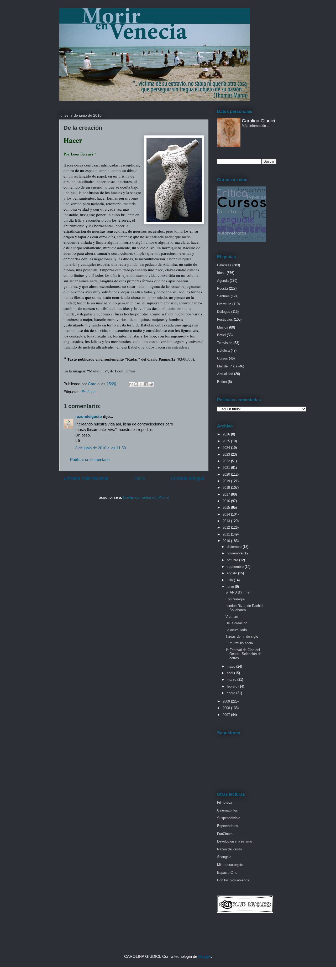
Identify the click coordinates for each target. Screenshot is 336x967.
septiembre (236, 567)
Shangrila (224, 857)
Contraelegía (235, 599)
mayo (231, 666)
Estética (89, 391)
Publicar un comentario (89, 459)
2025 (227, 441)
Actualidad (225, 374)
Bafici (221, 335)
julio (230, 580)
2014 (227, 514)
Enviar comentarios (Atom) (146, 497)
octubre (233, 560)
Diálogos (223, 312)
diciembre (235, 547)
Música (222, 327)
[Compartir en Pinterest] (151, 384)
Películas (224, 265)
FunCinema (225, 834)
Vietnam (231, 616)
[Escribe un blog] (136, 384)
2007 (227, 715)
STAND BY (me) (237, 592)
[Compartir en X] (141, 384)
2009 (227, 701)
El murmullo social (239, 643)
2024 (227, 448)
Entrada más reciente (86, 478)
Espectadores (227, 826)
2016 (227, 501)
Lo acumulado (236, 630)
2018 (227, 488)
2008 (227, 708)
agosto (232, 573)
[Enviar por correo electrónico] (131, 384)
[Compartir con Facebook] (146, 384)
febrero (232, 686)
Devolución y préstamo (234, 841)
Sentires (223, 296)
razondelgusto (88, 416)
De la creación (236, 623)
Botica (222, 382)
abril (230, 673)
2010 (227, 541)
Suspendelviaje (228, 818)
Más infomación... (255, 126)
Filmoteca (224, 802)
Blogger (204, 956)
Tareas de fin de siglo (241, 636)
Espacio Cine (227, 873)
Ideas (221, 273)
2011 (227, 534)
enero (231, 693)
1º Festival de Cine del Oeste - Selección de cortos (243, 654)
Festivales (225, 319)
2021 (227, 468)
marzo (232, 680)
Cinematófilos (227, 810)
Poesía (222, 288)
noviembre (235, 553)
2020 (227, 474)
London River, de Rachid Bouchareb (243, 608)
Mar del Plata (227, 366)
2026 (227, 434)
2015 (227, 508)
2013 (227, 521)
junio (231, 587)
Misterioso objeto (230, 865)
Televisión (224, 343)
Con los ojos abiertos (233, 880)
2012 (227, 527)
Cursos (222, 358)
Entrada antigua (187, 478)
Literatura (224, 304)
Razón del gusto (229, 849)
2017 (227, 494)
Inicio (139, 478)
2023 (227, 454)
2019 (227, 481)
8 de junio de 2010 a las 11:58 (100, 448)
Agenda (223, 281)
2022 (227, 461)
